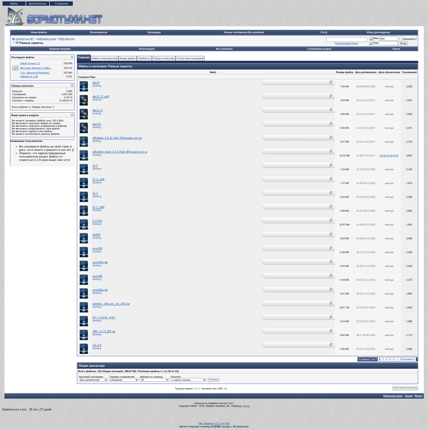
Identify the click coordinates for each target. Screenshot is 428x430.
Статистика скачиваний (190, 58)
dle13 (96, 82)
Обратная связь (393, 396)
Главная (84, 57)
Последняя (407, 359)
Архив (409, 396)
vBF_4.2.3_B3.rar (104, 331)
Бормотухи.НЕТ (25, 38)
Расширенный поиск (346, 43)
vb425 (96, 234)
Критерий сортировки (91, 376)
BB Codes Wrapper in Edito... (36, 68)
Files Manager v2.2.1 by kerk (214, 423)
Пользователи (98, 32)
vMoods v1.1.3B (29, 76)
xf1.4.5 (97, 345)
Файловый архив (46, 38)
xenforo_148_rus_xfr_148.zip (111, 303)
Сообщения (61, 3)
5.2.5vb (97, 221)
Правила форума (59, 48)
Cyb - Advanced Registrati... (35, 72)
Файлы (14, 3)
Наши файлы (39, 32)
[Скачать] (331, 82)
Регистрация (146, 48)
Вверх (418, 396)
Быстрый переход (405, 387)
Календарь (154, 32)
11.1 (95, 193)
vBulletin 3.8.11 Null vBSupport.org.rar (117, 138)
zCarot (246, 406)
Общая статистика (22, 85)
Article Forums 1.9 (30, 63)
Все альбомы (224, 48)
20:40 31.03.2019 (389, 155)
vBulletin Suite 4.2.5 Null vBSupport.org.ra (120, 152)
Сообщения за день (319, 48)
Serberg (97, 85)
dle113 (97, 124)
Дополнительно (37, 3)
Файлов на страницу (151, 376)
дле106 (97, 276)
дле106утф (100, 290)
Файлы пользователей (104, 58)
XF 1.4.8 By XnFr (104, 317)
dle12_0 (98, 110)
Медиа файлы (128, 58)
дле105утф (100, 262)
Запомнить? (410, 39)
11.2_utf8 (98, 179)
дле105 (97, 248)
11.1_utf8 (98, 207)
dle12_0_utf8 (101, 96)
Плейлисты (144, 58)
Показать (176, 376)
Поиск (396, 48)
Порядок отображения (121, 376)
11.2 (95, 165)
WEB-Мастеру (67, 38)
